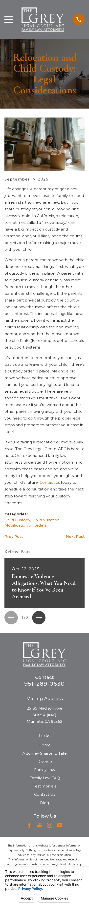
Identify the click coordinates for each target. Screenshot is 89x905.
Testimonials (44, 786)
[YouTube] (59, 825)
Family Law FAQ (44, 778)
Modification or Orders (25, 525)
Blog (44, 802)
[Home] (43, 19)
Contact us (50, 482)
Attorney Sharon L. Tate (44, 753)
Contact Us (44, 794)
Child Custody (17, 520)
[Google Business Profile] (39, 825)
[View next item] (38, 617)
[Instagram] (49, 825)
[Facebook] (29, 825)
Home (45, 745)
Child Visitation (46, 520)
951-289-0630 (44, 683)
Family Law (44, 769)
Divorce (44, 761)
